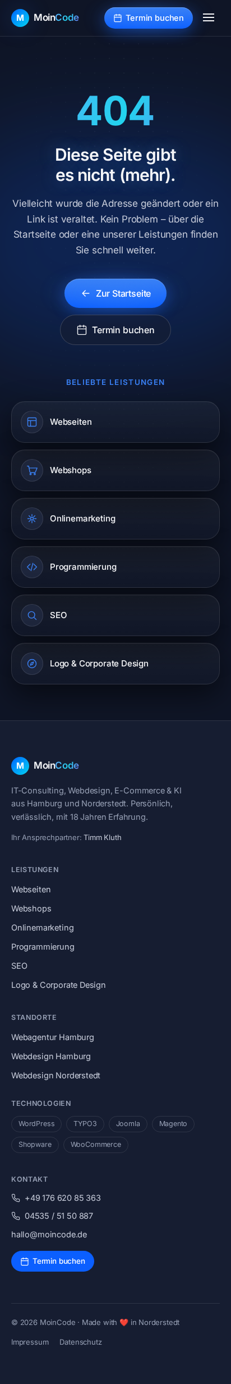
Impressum (29, 1341)
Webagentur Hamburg (52, 1037)
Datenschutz (80, 1341)
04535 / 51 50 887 (59, 1215)
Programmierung (43, 946)
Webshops (31, 908)
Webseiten (30, 889)
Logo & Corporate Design (58, 985)
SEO (19, 965)
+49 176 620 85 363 (63, 1198)
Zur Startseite (123, 293)
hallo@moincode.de (49, 1234)
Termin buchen (155, 17)
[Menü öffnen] (208, 18)
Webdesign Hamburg (51, 1056)
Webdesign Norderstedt (55, 1075)
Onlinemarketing (42, 927)
